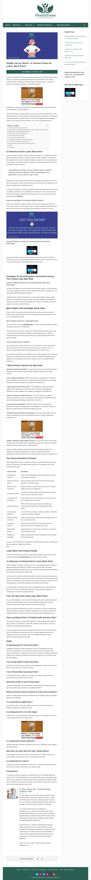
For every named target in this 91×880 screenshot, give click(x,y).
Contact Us (26, 869)
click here (20, 196)
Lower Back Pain (27, 324)
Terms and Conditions (67, 869)
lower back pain (24, 557)
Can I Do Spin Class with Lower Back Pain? (19, 141)
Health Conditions (44, 25)
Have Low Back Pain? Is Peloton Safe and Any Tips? (21, 143)
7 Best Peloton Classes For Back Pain (18, 133)
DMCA (18, 869)
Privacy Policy (53, 869)
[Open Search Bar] (84, 25)
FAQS (10, 145)
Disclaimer (43, 869)
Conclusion (12, 147)
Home (8, 25)
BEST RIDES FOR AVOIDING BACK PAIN (19, 131)
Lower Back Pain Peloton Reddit (16, 137)
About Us (16, 25)
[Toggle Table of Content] (46, 125)
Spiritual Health (63, 25)
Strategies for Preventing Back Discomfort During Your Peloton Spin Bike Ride (28, 129)
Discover (28, 25)
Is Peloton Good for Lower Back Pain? (18, 127)
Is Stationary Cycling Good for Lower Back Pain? (20, 139)
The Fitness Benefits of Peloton (16, 135)
